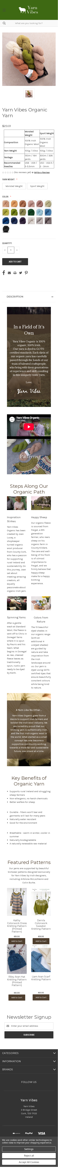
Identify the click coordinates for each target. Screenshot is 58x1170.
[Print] (14, 272)
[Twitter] (20, 272)
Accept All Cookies (29, 1162)
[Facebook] (3, 272)
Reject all (29, 1155)
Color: (5, 197)
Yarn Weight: (8, 179)
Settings (29, 1149)
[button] (41, 172)
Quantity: (7, 243)
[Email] (9, 272)
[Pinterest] (26, 272)
